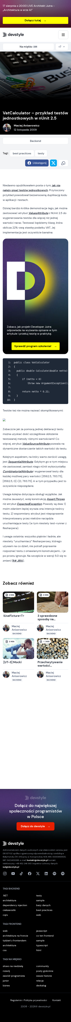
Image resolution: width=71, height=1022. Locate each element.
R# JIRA (18, 560)
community (42, 966)
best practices (22, 153)
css (5, 950)
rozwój (6, 971)
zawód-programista (14, 975)
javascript (41, 930)
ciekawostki (9, 910)
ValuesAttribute (38, 213)
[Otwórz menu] (63, 34)
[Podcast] (54, 873)
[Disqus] (35, 739)
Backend (35, 141)
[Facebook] (30, 873)
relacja (40, 980)
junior (6, 980)
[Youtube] (13, 873)
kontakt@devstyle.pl (37, 860)
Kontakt (56, 1000)
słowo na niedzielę (13, 966)
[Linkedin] (46, 873)
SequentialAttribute (20, 462)
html (38, 950)
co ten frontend (45, 935)
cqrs (5, 914)
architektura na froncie (15, 935)
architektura (9, 900)
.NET (5, 895)
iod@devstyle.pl (11, 867)
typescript (42, 945)
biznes (6, 985)
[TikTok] (21, 873)
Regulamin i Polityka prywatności (28, 1000)
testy (41, 153)
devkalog (41, 985)
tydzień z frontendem (14, 940)
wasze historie (44, 975)
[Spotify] (63, 873)
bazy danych (43, 905)
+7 (59, 46)
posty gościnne (44, 971)
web (38, 914)
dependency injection (15, 905)
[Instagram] (5, 873)
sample (40, 900)
